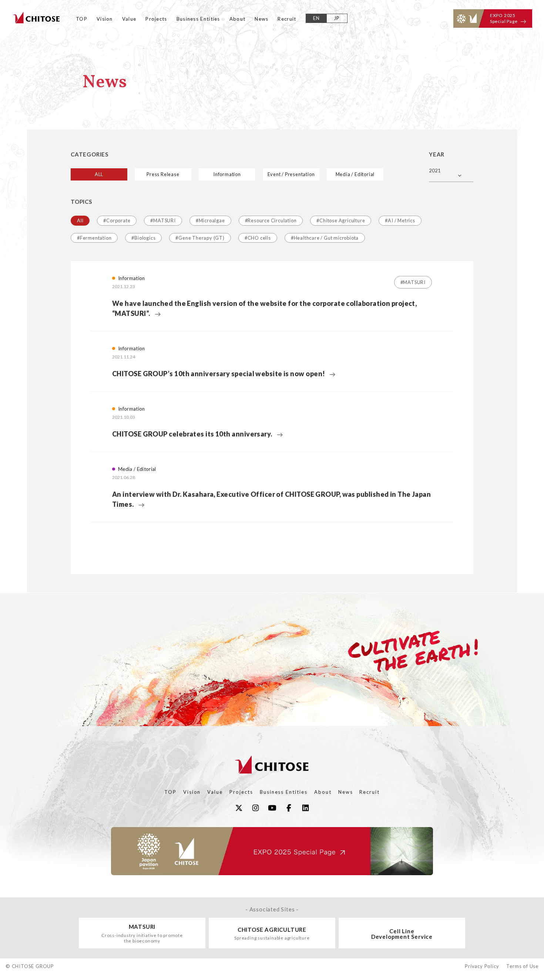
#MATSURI (162, 220)
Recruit (287, 19)
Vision (105, 19)
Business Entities (198, 19)
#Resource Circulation (271, 220)
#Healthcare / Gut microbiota (325, 238)
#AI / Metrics (400, 220)
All (80, 220)
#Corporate (116, 220)
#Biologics (143, 238)
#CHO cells (258, 238)
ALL (99, 174)
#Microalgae (210, 220)
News (261, 19)
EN (316, 18)
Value (129, 19)
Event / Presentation (291, 174)
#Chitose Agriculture (340, 220)
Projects (156, 19)
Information (227, 174)
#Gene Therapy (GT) (199, 238)
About (237, 19)
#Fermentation (94, 238)
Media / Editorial (355, 174)
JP (337, 18)
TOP (81, 19)
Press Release (163, 174)
